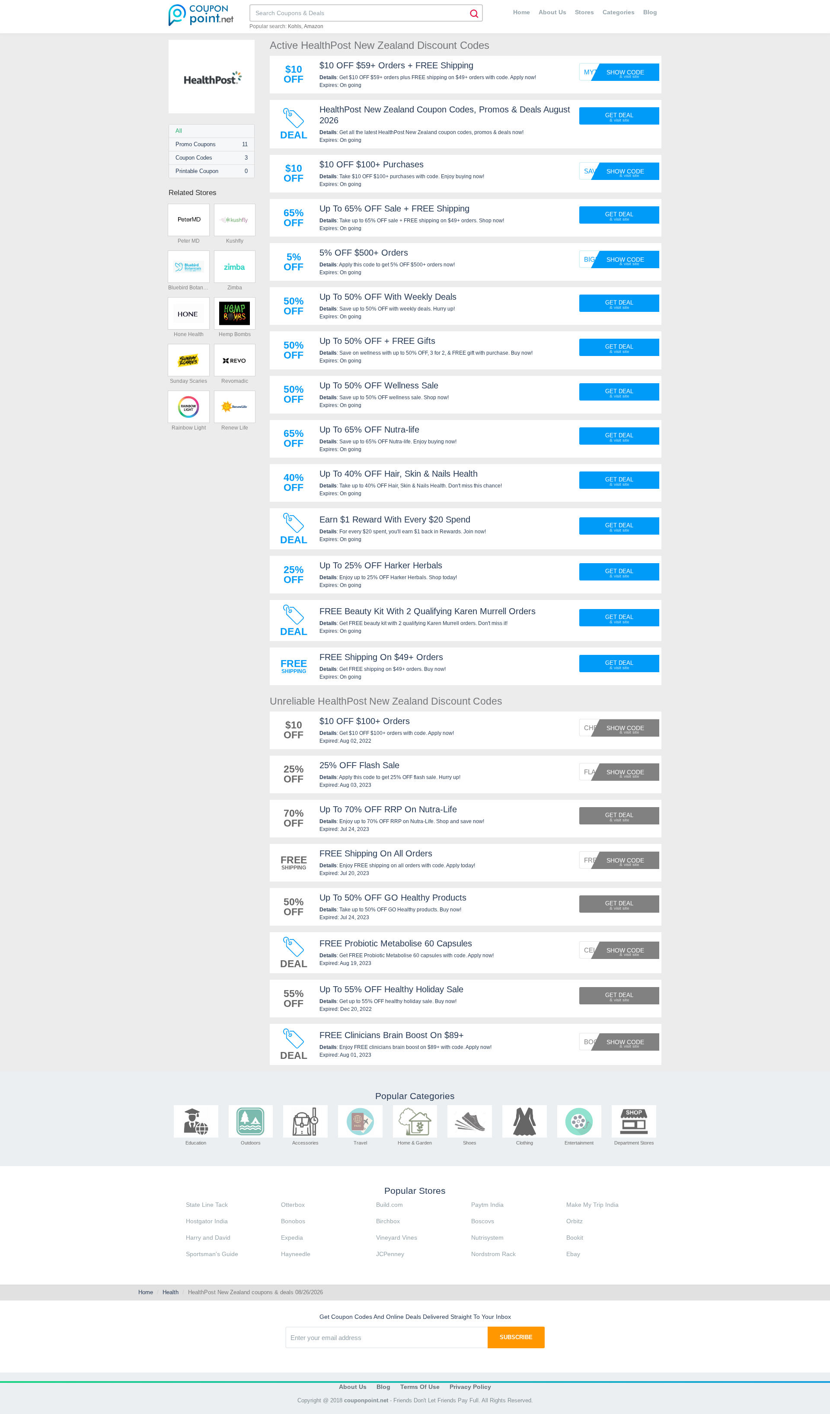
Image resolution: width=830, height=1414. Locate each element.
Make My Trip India (592, 1204)
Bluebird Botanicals (188, 288)
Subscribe (516, 1337)
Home (521, 12)
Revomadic (234, 381)
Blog (650, 12)
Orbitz (574, 1221)
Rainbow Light (189, 428)
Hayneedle (295, 1253)
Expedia (292, 1237)
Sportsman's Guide (212, 1253)
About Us (552, 12)
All (179, 131)
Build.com (389, 1204)
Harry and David (208, 1237)
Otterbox (293, 1204)
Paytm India (487, 1204)
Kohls (294, 26)
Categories (619, 12)
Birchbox (388, 1221)
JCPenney (390, 1253)
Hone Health (189, 334)
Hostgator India (207, 1221)
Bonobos (293, 1221)
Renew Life (234, 428)
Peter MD (189, 241)
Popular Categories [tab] (415, 1096)
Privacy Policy (470, 1386)
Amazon (313, 26)
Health (171, 1292)
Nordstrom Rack (493, 1253)
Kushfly (234, 241)
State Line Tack (207, 1204)
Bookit (574, 1237)
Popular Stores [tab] (415, 1191)
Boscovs (482, 1221)
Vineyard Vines (396, 1237)
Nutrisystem (487, 1237)
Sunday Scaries (188, 381)
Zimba (234, 288)
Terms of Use (420, 1386)
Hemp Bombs (235, 334)
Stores (584, 12)
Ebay (573, 1253)
